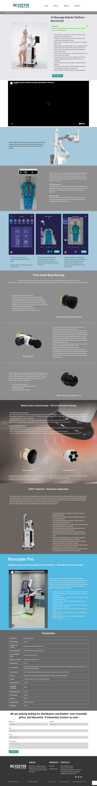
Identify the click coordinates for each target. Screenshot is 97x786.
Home (46, 6)
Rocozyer (52, 766)
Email (10, 728)
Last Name (51, 721)
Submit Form (13, 751)
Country (10, 734)
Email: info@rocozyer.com (66, 766)
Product (55, 6)
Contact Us (77, 6)
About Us (66, 6)
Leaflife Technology (23, 781)
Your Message (12, 741)
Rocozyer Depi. (53, 769)
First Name (11, 721)
